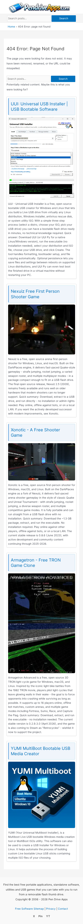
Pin (40, 916)
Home (11, 26)
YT (48, 916)
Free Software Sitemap (29, 908)
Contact (63, 908)
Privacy (51, 908)
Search (63, 18)
